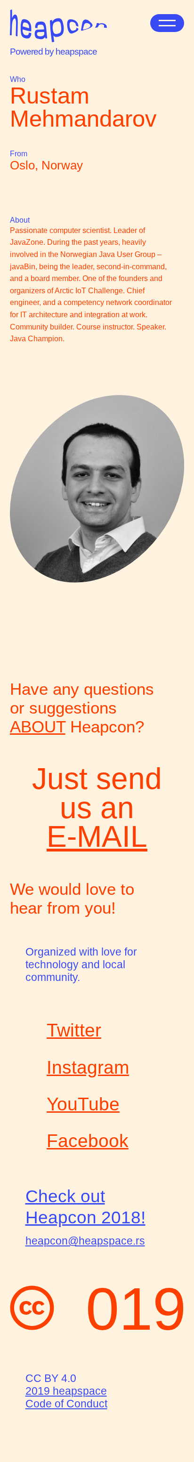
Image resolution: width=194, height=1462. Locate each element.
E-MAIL (97, 836)
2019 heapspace (66, 1391)
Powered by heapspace (53, 51)
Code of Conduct (66, 1404)
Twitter (74, 1030)
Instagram (88, 1067)
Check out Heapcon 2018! (85, 1206)
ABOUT (37, 726)
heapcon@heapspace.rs (85, 1241)
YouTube (83, 1104)
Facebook (88, 1141)
